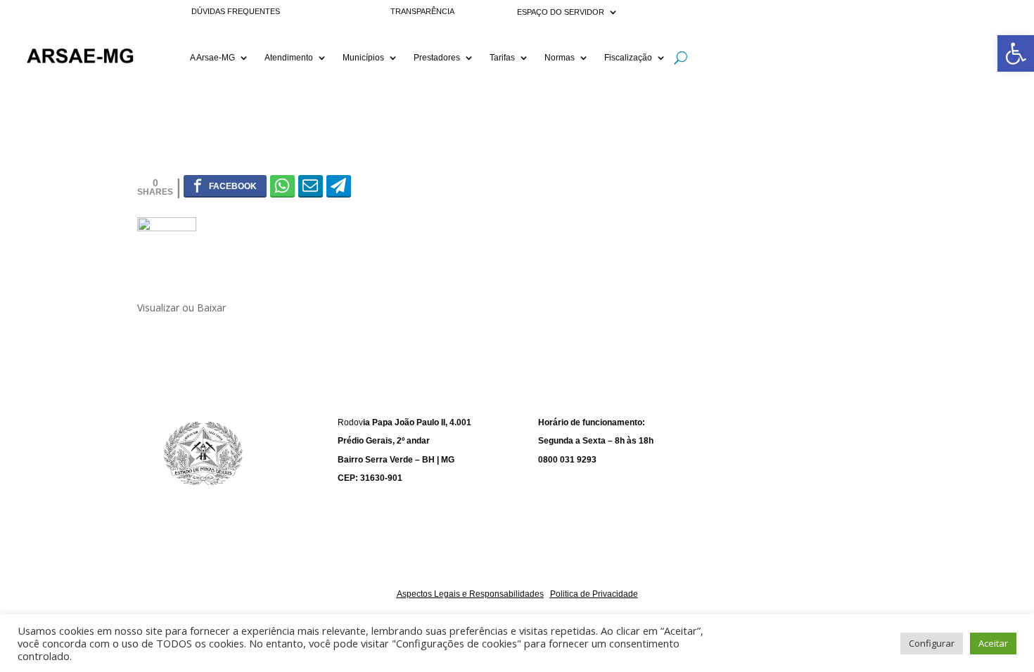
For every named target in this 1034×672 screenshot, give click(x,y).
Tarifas (502, 58)
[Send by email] (310, 185)
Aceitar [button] (993, 643)
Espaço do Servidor (560, 12)
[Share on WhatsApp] (282, 185)
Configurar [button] (932, 643)
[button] (1015, 53)
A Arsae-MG (212, 58)
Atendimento (288, 58)
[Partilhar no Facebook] (225, 185)
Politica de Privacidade (594, 594)
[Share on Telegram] (338, 185)
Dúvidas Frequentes (235, 11)
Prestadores (437, 58)
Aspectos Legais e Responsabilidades (470, 594)
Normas (559, 58)
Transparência (422, 11)
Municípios (363, 58)
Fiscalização (628, 58)
